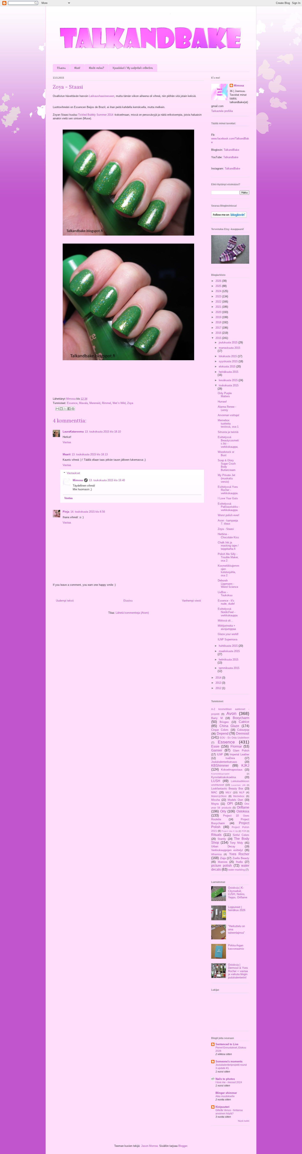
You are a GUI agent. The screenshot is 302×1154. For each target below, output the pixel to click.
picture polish (221, 865)
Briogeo (224, 722)
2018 (219, 322)
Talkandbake (230, 157)
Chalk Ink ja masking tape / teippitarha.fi (228, 545)
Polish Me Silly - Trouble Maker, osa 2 (228, 557)
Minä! (77, 68)
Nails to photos (225, 1078)
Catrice (244, 722)
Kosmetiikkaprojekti (220, 774)
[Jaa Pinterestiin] (73, 409)
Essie (215, 746)
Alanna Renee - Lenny (227, 408)
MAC (214, 792)
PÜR (244, 831)
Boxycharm (241, 718)
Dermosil (242, 733)
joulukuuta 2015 (228, 342)
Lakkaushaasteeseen (101, 96)
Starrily (222, 838)
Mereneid (94, 403)
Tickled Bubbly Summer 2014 (95, 114)
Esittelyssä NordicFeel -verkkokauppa (227, 612)
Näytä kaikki (243, 1121)
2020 (219, 312)
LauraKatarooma (73, 431)
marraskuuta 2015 (229, 347)
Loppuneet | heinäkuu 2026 (236, 908)
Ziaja (223, 858)
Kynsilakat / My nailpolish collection (133, 68)
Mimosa (71, 398)
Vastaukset (73, 473)
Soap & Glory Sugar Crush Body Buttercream (227, 465)
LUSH (215, 781)
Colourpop (243, 729)
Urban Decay (223, 846)
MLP (241, 792)
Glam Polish (241, 750)
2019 (219, 317)
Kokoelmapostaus (231, 769)
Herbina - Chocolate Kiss (228, 536)
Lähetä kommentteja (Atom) (132, 612)
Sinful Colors (241, 834)
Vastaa (67, 442)
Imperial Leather (239, 754)
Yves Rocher (239, 854)
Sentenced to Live (227, 1044)
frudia (239, 861)
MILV (228, 792)
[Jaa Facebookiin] (69, 409)
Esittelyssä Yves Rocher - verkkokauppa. (228, 490)
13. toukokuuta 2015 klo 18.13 (90, 454)
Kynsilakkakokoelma (223, 777)
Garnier (216, 750)
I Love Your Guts (228, 498)
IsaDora (230, 758)
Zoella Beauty (241, 858)
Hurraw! (222, 401)
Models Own (235, 799)
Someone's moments (229, 1061)
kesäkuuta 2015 (229, 380)
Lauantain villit (238, 785)
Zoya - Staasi (226, 528)
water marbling (236, 869)
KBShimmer (220, 765)
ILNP (220, 754)
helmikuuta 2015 (228, 659)
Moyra (215, 803)
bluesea (222, 861)
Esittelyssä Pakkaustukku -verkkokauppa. (229, 507)
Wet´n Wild (119, 403)
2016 (219, 332)
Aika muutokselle (225, 1096)
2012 (219, 688)
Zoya (130, 403)
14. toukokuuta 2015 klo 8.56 (87, 511)
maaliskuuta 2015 (229, 651)
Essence (72, 403)
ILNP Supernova (227, 639)
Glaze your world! (228, 634)
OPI (230, 803)
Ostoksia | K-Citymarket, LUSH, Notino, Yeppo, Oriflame (237, 892)
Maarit (66, 454)
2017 (219, 327)
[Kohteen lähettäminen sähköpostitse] (57, 409)
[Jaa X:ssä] (65, 409)
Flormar (236, 746)
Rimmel (106, 403)
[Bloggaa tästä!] (61, 409)
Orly (223, 811)
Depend (222, 733)
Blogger (182, 1145)
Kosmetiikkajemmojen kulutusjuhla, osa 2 (228, 570)
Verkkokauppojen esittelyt (227, 850)
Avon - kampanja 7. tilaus (228, 522)
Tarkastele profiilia (222, 111)
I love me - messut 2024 (229, 1082)
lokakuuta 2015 (228, 356)
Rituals (216, 834)
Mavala (83, 403)
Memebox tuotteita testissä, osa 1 (228, 423)
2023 (219, 296)
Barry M (217, 718)
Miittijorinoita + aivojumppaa (227, 627)
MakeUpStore (219, 796)
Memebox (238, 796)
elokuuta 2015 (227, 366)
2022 (219, 301)
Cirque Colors (219, 729)
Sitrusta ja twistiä (228, 432)
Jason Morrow (149, 1145)
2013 (219, 682)
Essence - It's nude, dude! (226, 602)
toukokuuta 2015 (229, 385)
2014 (219, 677)
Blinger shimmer (226, 1092)
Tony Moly (236, 842)
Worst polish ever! (228, 515)
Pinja (66, 511)
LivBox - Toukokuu (225, 594)
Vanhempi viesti (191, 600)
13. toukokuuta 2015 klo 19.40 (107, 480)
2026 (219, 280)
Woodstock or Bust (226, 453)
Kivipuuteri (222, 1106)
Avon (231, 713)
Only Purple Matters (225, 395)
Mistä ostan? (96, 68)
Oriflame (243, 807)
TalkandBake (231, 149)
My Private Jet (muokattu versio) (226, 478)
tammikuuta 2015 (229, 668)
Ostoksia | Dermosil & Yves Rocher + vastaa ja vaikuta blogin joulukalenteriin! (238, 971)
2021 (219, 306)
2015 (219, 337)
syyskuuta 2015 (229, 361)
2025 (219, 286)
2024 (219, 291)
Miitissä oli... (225, 620)
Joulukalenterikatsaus (224, 761)
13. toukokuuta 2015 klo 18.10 (103, 431)
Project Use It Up (229, 831)
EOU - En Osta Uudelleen (234, 737)
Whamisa (216, 854)
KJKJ (245, 765)
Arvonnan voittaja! (228, 415)
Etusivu (61, 68)
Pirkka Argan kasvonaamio (236, 947)
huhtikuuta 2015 (229, 645)
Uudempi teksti (65, 600)
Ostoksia (242, 811)
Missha (215, 799)
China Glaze (229, 726)
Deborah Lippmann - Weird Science (228, 583)
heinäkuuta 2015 (228, 371)
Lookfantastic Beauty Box (227, 788)
